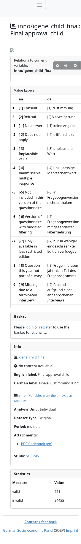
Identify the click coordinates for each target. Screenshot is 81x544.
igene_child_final (31, 357)
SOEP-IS (32, 456)
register (45, 327)
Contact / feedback (40, 521)
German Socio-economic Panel (28, 530)
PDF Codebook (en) (36, 443)
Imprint (72, 530)
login (29, 327)
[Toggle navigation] (40, 5)
